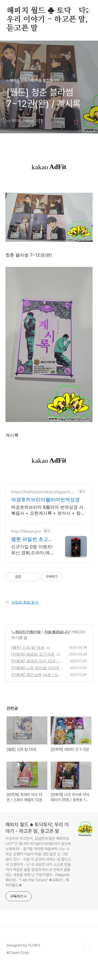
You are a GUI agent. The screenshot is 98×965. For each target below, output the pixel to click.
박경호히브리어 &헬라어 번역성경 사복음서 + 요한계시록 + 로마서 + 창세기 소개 (48, 510)
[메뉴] (87, 11)
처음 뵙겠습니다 (57, 631)
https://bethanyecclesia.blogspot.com (43, 491)
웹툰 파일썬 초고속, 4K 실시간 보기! (32, 539)
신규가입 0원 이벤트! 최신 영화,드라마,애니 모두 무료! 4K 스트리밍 (32, 550)
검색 (75, 11)
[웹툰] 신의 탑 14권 (27, 647)
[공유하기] (26, 577)
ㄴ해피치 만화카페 (26, 631)
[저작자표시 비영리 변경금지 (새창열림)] (69, 577)
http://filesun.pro (26, 531)
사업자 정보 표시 (24, 602)
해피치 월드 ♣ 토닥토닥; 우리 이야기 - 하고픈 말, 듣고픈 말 (48, 11)
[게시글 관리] (32, 577)
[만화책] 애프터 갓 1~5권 (32, 654)
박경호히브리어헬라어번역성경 (45, 499)
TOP (87, 947)
